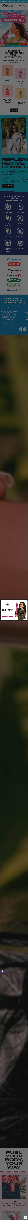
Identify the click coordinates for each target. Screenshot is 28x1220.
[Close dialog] (26, 600)
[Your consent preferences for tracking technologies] (25, 1217)
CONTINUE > (7, 616)
